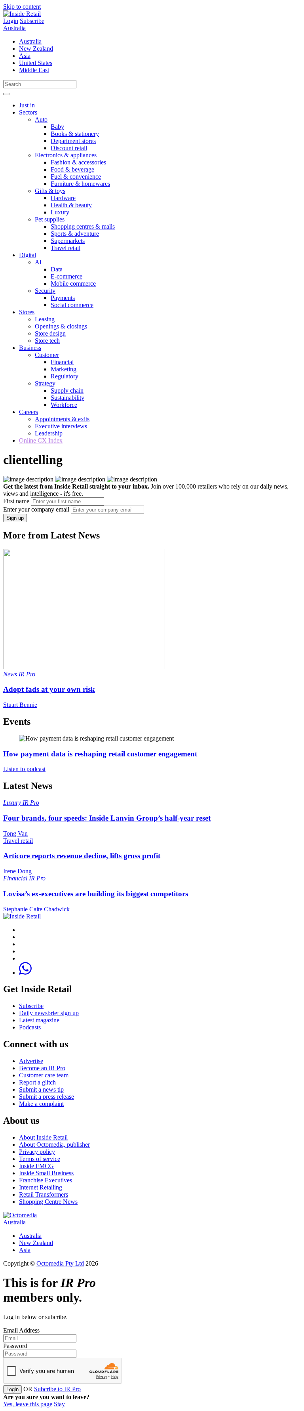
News (11, 674)
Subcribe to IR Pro (57, 1389)
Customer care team (43, 1075)
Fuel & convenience (76, 176)
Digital (27, 255)
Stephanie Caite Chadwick (36, 909)
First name (16, 501)
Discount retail (69, 148)
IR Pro (27, 674)
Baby (57, 126)
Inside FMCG (36, 1166)
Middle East (34, 70)
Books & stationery (75, 133)
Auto (41, 119)
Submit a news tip (41, 1089)
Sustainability (67, 397)
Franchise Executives (45, 1180)
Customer (47, 354)
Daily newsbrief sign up (49, 1013)
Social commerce (72, 305)
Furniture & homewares (80, 183)
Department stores (73, 140)
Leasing (45, 319)
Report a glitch (37, 1082)
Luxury (60, 212)
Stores (26, 312)
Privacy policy (37, 1151)
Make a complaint (41, 1103)
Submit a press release (46, 1096)
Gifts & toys (50, 190)
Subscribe (32, 20)
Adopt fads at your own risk (49, 689)
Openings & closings (61, 326)
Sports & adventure (75, 233)
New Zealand (36, 48)
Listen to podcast (24, 769)
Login (10, 20)
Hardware (63, 198)
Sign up (15, 518)
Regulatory (64, 376)
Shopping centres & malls (83, 226)
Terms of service (39, 1158)
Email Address (21, 1330)
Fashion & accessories (78, 162)
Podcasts (30, 1027)
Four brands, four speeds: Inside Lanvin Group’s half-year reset (107, 818)
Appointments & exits (62, 419)
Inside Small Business (46, 1173)
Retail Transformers (43, 1194)
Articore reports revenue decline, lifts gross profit (81, 856)
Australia (14, 28)
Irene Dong (17, 871)
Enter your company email (36, 509)
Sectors (28, 112)
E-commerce (66, 276)
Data (57, 269)
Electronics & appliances (66, 155)
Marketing (63, 369)
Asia (24, 55)
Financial (62, 362)
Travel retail (65, 247)
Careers (28, 412)
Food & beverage (72, 169)
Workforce (64, 404)
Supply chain (67, 390)
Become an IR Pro (42, 1068)
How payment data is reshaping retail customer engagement (100, 754)
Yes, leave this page (27, 1404)
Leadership (49, 433)
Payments (63, 297)
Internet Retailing (40, 1187)
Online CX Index (41, 440)
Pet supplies (50, 219)
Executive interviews (61, 426)
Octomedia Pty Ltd (60, 1263)
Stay (59, 1404)
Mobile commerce (73, 283)
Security (45, 290)
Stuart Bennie (20, 704)
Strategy (45, 383)
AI (38, 262)
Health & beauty (71, 205)
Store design (50, 333)
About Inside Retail (43, 1137)
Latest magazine (39, 1020)
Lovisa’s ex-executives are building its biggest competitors (95, 894)
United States (35, 62)
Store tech (47, 340)
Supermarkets (68, 240)
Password (15, 1345)
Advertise (31, 1061)
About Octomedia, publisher (54, 1144)
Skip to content (22, 6)
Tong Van (15, 833)
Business (30, 347)
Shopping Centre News (48, 1201)
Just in (27, 105)
